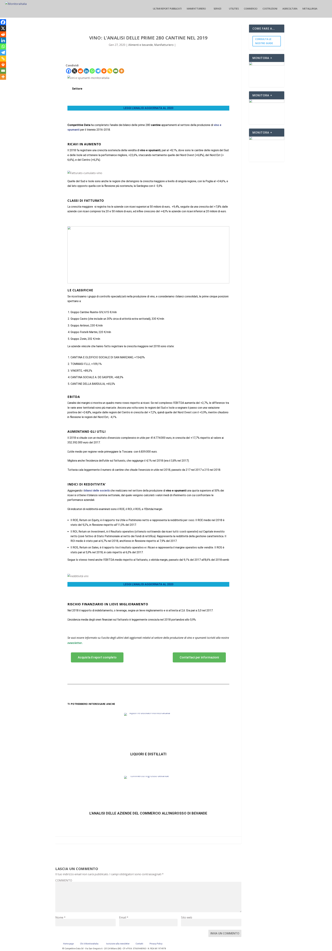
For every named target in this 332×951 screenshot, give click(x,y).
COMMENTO (63, 880)
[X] (74, 71)
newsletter (74, 643)
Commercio (250, 8)
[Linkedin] (86, 71)
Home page (69, 944)
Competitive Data (79, 125)
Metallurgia (309, 8)
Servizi (217, 8)
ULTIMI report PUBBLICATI (167, 8)
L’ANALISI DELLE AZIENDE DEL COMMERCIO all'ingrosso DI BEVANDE (148, 813)
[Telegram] (98, 71)
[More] (121, 71)
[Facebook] (68, 71)
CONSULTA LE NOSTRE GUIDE (264, 41)
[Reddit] (80, 71)
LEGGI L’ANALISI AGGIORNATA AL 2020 (148, 108)
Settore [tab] (77, 88)
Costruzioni (269, 8)
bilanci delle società (97, 490)
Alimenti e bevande (140, 45)
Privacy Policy (156, 944)
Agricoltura (289, 8)
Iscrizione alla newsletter (118, 944)
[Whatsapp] (92, 71)
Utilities (234, 8)
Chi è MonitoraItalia (89, 944)
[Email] (115, 71)
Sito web (186, 917)
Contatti (139, 944)
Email (123, 917)
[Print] (104, 71)
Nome (60, 917)
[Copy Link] (109, 71)
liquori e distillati (148, 754)
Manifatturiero (196, 8)
